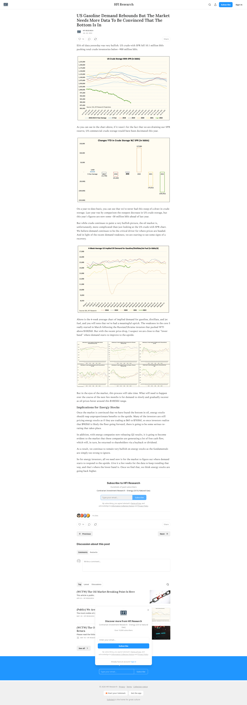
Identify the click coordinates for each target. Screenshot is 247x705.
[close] (148, 610)
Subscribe (226, 4)
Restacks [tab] (93, 552)
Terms (129, 686)
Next (162, 534)
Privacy (122, 686)
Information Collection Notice (122, 654)
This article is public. (86, 595)
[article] (123, 597)
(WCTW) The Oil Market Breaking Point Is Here (106, 591)
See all (82, 648)
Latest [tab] (86, 584)
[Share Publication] (215, 4)
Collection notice (140, 686)
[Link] (73, 407)
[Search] (209, 4)
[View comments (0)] (89, 39)
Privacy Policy (143, 654)
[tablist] (88, 552)
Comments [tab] (82, 552)
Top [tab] (79, 584)
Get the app (136, 693)
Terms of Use (136, 652)
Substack (111, 699)
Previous (86, 534)
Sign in (239, 4)
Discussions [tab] (96, 584)
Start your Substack (117, 693)
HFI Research (88, 30)
